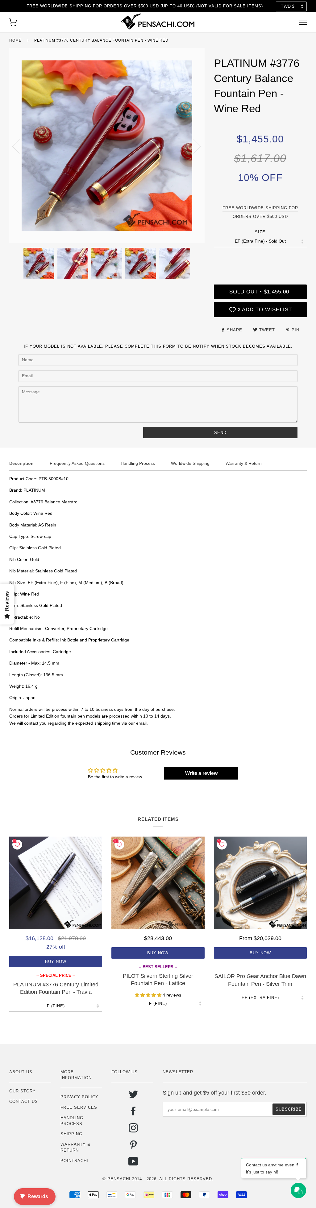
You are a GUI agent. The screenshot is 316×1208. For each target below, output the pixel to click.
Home (15, 40)
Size (260, 232)
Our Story (22, 1091)
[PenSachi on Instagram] (133, 1130)
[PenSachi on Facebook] (133, 1113)
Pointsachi (74, 1160)
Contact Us (23, 1101)
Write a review (201, 773)
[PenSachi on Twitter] (133, 1096)
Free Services (78, 1107)
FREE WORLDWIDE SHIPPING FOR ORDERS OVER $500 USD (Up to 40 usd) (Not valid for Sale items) (145, 6)
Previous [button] (19, 146)
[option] (107, 145)
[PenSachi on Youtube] (133, 1163)
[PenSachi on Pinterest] (133, 1147)
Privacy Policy (79, 1097)
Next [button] (193, 146)
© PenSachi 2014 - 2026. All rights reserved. (158, 1179)
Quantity (260, 259)
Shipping (71, 1134)
